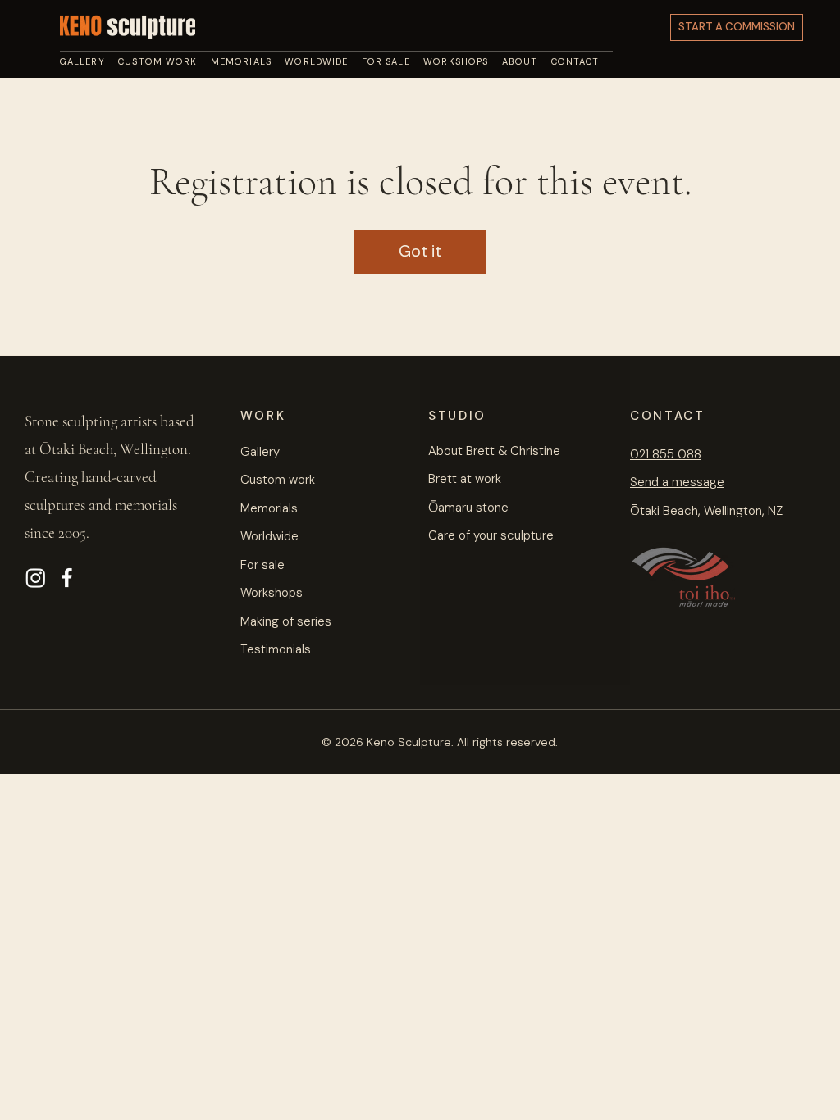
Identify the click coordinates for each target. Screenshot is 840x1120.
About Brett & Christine (494, 451)
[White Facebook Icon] (67, 577)
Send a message (677, 482)
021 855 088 (665, 454)
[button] (526, 61)
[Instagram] (35, 577)
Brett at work (464, 479)
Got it (420, 251)
